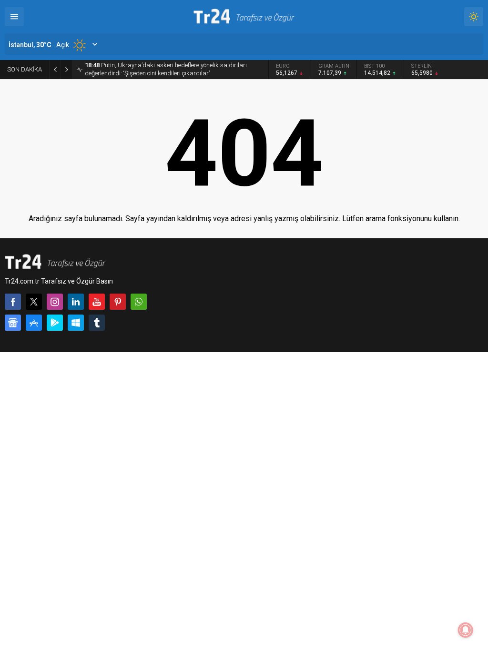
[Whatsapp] (139, 302)
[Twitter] (34, 302)
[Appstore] (34, 323)
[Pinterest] (118, 302)
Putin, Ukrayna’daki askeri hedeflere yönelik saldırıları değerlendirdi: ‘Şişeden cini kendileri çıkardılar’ (166, 69)
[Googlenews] (13, 323)
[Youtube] (97, 302)
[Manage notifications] (465, 630)
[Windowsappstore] (76, 323)
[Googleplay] (55, 323)
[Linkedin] (76, 302)
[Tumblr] (97, 323)
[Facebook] (13, 302)
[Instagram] (55, 302)
